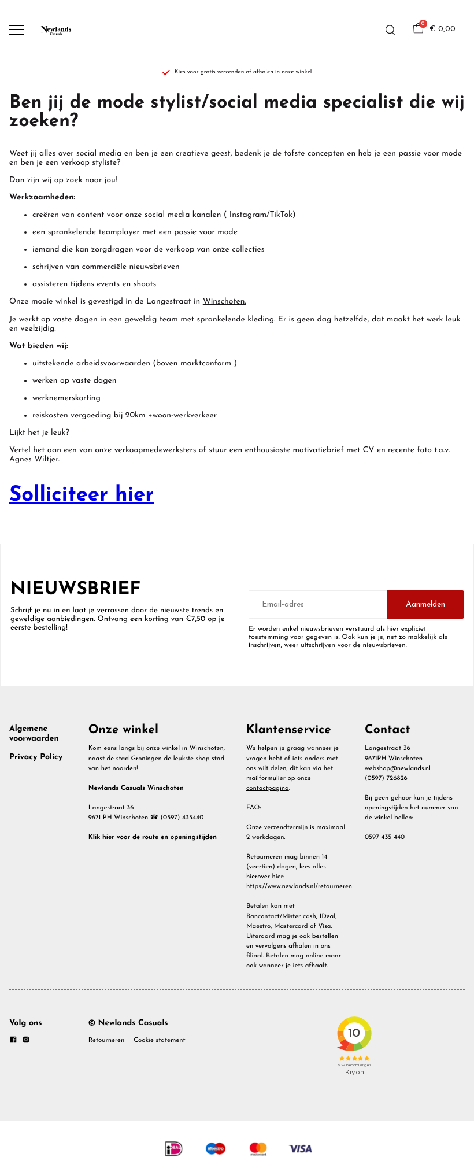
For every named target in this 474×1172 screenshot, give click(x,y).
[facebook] (13, 1041)
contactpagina (267, 788)
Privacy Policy (35, 757)
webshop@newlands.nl (398, 768)
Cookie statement (159, 1040)
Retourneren (106, 1040)
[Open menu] (16, 30)
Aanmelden (425, 604)
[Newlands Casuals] (55, 29)
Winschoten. (224, 301)
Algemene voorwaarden (34, 733)
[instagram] (26, 1041)
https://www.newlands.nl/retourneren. (299, 886)
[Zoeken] (390, 30)
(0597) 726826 (386, 778)
